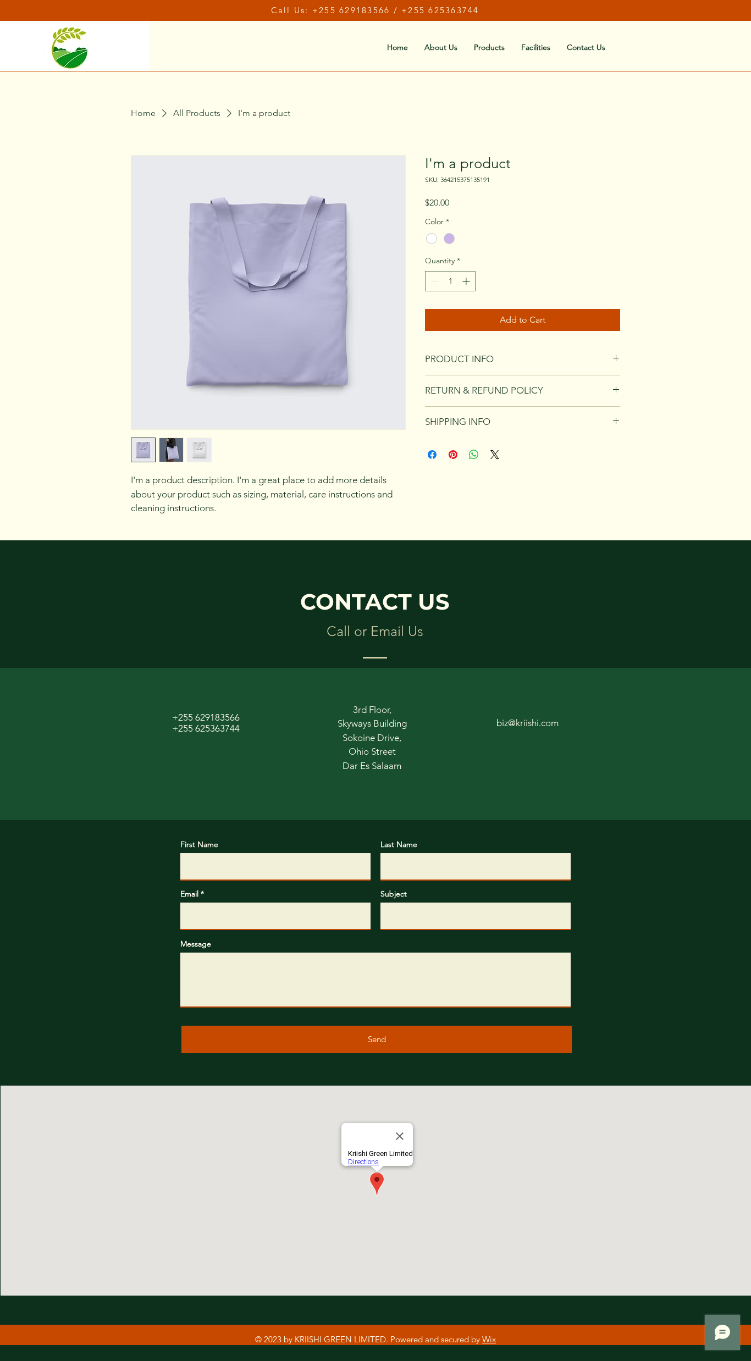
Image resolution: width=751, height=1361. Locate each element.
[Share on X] (494, 454)
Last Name (398, 844)
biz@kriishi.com (527, 722)
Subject (393, 894)
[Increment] (467, 281)
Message (195, 944)
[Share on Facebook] (432, 454)
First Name (199, 844)
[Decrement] (433, 281)
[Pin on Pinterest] (453, 454)
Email (189, 894)
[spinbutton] (450, 281)
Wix (489, 1339)
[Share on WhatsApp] (474, 454)
